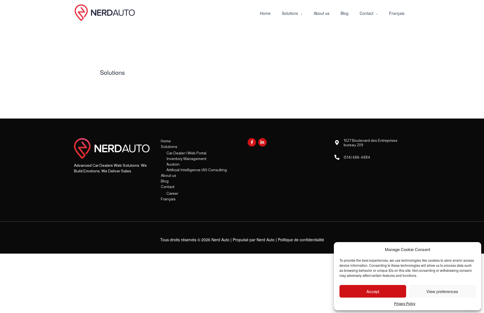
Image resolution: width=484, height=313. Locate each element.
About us (168, 175)
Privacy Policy (404, 303)
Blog (165, 181)
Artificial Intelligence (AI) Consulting (196, 170)
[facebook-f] (252, 142)
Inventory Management (186, 158)
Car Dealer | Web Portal (186, 153)
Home (166, 141)
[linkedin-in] (263, 142)
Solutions (169, 146)
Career (172, 193)
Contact (167, 186)
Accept (372, 291)
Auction (173, 164)
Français (168, 199)
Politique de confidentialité (301, 239)
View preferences (442, 291)
